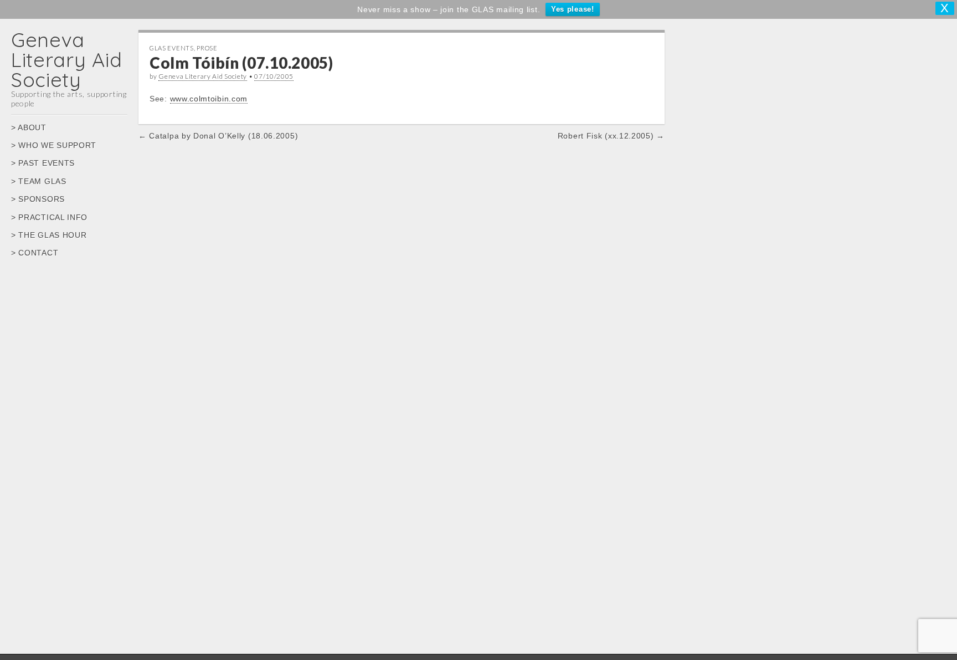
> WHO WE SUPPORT (53, 145)
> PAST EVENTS (43, 162)
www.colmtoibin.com (209, 98)
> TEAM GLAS (38, 181)
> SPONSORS (38, 199)
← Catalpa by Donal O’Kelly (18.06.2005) (218, 135)
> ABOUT (29, 127)
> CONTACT (34, 252)
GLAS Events (172, 48)
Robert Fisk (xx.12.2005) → (611, 135)
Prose (207, 48)
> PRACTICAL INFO (49, 217)
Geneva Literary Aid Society (66, 59)
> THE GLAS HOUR (49, 235)
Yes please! (572, 9)
